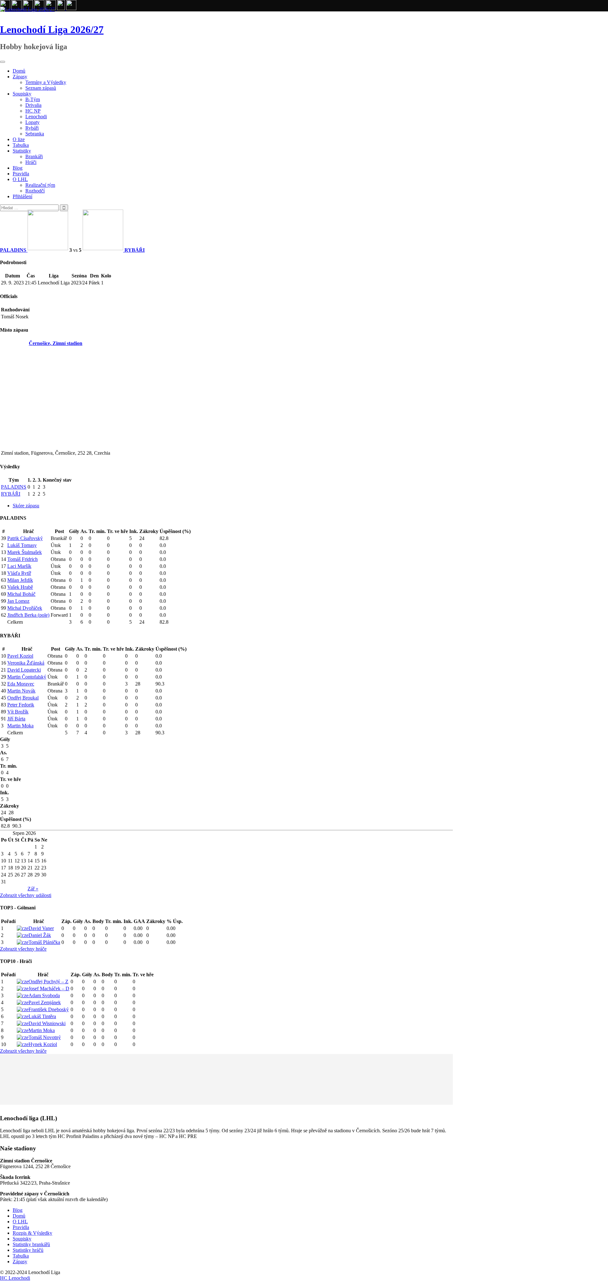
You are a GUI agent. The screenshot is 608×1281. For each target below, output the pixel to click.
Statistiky (22, 150)
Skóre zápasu (26, 505)
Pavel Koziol (20, 656)
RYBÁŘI (10, 494)
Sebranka (34, 133)
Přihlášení (22, 196)
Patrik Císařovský (25, 538)
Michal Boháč (21, 594)
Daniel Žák (39, 935)
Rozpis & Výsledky (32, 1233)
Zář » (33, 888)
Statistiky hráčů (28, 1250)
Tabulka (21, 145)
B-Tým (32, 99)
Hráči (30, 162)
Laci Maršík (19, 566)
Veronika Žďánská (25, 663)
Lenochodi (36, 116)
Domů (19, 71)
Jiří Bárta (16, 718)
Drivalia (33, 105)
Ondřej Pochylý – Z (48, 981)
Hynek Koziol (42, 1044)
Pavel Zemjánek (44, 1002)
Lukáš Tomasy (22, 545)
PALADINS (13, 487)
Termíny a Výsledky (45, 82)
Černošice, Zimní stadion (55, 343)
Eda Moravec (20, 683)
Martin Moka (20, 725)
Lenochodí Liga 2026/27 (52, 29)
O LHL (20, 179)
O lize (19, 139)
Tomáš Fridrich (22, 559)
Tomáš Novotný (44, 1037)
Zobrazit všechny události (25, 895)
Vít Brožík (17, 711)
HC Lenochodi (15, 1278)
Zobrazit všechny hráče (23, 949)
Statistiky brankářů (31, 1244)
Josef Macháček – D (48, 988)
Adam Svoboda (44, 995)
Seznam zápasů (40, 88)
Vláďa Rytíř (19, 573)
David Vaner (41, 928)
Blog (17, 168)
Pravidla (21, 173)
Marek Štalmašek (24, 552)
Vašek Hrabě (20, 587)
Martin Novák (21, 690)
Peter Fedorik (20, 704)
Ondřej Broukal (23, 697)
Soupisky (22, 93)
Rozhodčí (35, 190)
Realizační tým (40, 185)
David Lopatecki (24, 670)
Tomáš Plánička (44, 942)
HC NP (33, 111)
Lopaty (32, 122)
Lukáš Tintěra (42, 1016)
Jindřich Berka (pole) (28, 615)
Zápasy (20, 76)
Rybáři (32, 128)
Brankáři (34, 156)
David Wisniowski (47, 1023)
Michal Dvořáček (24, 608)
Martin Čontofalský (26, 677)
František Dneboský (48, 1009)
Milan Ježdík (20, 580)
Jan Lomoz (18, 601)
